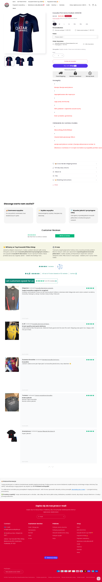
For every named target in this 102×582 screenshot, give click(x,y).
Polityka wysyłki (57, 535)
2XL (75, 24)
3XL (81, 24)
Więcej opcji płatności (70, 69)
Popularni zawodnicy (83, 538)
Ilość (54, 52)
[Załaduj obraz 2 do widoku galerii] (20, 61)
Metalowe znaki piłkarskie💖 (85, 541)
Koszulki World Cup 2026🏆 (85, 533)
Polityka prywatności (59, 530)
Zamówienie (32, 530)
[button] (36, 1)
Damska (79, 549)
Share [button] (56, 185)
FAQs (29, 535)
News (78, 552)
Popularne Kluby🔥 (82, 535)
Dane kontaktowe (90, 577)
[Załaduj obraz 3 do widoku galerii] (30, 61)
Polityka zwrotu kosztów (60, 527)
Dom (78, 527)
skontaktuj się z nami (78, 489)
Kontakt (30, 533)
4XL (87, 24)
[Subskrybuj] (63, 517)
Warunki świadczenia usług (61, 533)
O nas (30, 538)
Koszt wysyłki (56, 18)
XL (69, 24)
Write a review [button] (65, 236)
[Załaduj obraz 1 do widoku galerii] (9, 61)
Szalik (78, 544)
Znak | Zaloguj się (33, 527)
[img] (40, 281)
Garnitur (79, 547)
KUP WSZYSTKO (81, 530)
